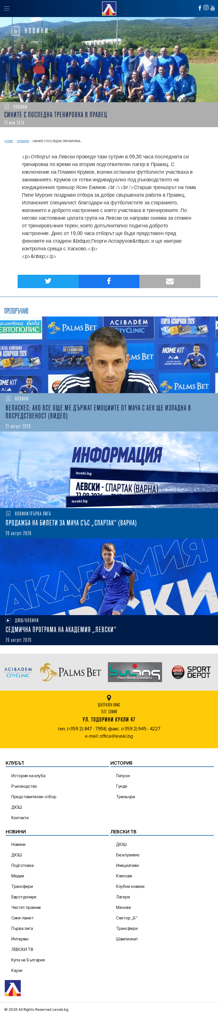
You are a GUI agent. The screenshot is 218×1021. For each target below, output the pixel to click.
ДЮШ (16, 807)
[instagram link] (206, 8)
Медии (17, 875)
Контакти (20, 817)
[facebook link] (199, 8)
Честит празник (26, 907)
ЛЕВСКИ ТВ (22, 949)
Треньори (125, 796)
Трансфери (22, 886)
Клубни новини (130, 886)
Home (9, 141)
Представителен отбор (33, 796)
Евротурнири (23, 896)
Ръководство (24, 786)
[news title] (109, 354)
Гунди (121, 786)
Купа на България (28, 959)
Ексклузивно (128, 854)
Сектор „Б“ (126, 917)
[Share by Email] (170, 281)
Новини (23, 141)
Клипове (124, 875)
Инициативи (127, 865)
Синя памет (22, 917)
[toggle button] (6, 8)
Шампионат (127, 938)
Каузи (16, 970)
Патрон (123, 775)
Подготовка (22, 865)
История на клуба (28, 775)
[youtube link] (212, 8)
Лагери (123, 896)
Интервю (20, 938)
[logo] (109, 8)
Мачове (123, 907)
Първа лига (22, 928)
